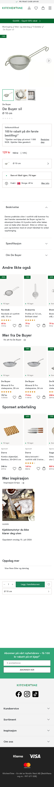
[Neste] (49, 61)
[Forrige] (5, 61)
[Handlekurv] (43, 8)
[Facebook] (19, 694)
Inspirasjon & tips (11, 483)
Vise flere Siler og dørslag (17, 568)
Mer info (45, 183)
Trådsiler (37, 26)
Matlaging (7, 26)
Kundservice (11, 708)
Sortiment (10, 719)
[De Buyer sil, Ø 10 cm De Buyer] (27, 60)
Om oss (8, 741)
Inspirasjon (10, 730)
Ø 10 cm (8, 591)
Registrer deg (45, 141)
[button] (7, 118)
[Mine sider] (29, 8)
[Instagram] (27, 694)
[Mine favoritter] (36, 8)
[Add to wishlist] (14, 325)
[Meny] (50, 8)
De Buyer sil (8, 30)
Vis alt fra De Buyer (12, 340)
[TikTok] (35, 694)
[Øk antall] (13, 584)
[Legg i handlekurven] (20, 325)
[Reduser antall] (4, 584)
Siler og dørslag (23, 26)
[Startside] (12, 8)
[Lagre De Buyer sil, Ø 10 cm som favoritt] (49, 584)
